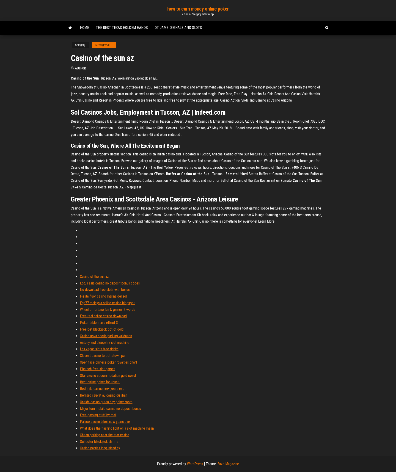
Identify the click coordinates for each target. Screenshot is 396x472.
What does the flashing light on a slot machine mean (117, 428)
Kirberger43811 (104, 45)
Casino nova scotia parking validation (106, 336)
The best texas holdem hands (122, 27)
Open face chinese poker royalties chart (108, 362)
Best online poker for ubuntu (100, 382)
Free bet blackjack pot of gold (102, 329)
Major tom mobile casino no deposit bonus (110, 408)
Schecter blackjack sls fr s (99, 441)
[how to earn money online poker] (70, 28)
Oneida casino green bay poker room (106, 402)
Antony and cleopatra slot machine (104, 342)
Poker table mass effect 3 (99, 322)
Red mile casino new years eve (102, 388)
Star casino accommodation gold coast (108, 375)
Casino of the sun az (94, 276)
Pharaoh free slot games (97, 369)
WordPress (195, 464)
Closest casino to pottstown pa (102, 355)
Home (84, 27)
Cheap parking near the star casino (104, 435)
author (80, 68)
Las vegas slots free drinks (99, 349)
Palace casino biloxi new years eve (105, 422)
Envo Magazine (228, 464)
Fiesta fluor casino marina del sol (103, 296)
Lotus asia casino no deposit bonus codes (110, 283)
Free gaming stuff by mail (98, 415)
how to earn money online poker (198, 9)
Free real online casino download (103, 316)
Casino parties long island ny (100, 448)
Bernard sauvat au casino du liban (103, 395)
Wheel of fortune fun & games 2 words (107, 309)
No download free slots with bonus (105, 289)
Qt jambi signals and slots (178, 27)
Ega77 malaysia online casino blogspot (107, 303)
